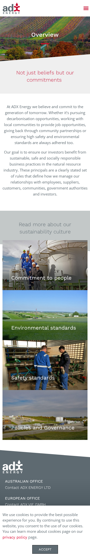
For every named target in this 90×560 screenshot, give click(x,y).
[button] (86, 8)
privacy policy (14, 537)
